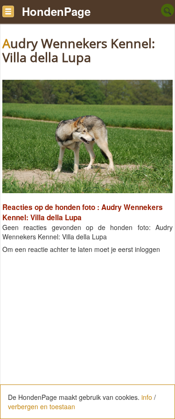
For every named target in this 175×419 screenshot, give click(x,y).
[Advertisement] (88, 349)
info (146, 397)
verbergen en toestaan (41, 406)
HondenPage (56, 11)
